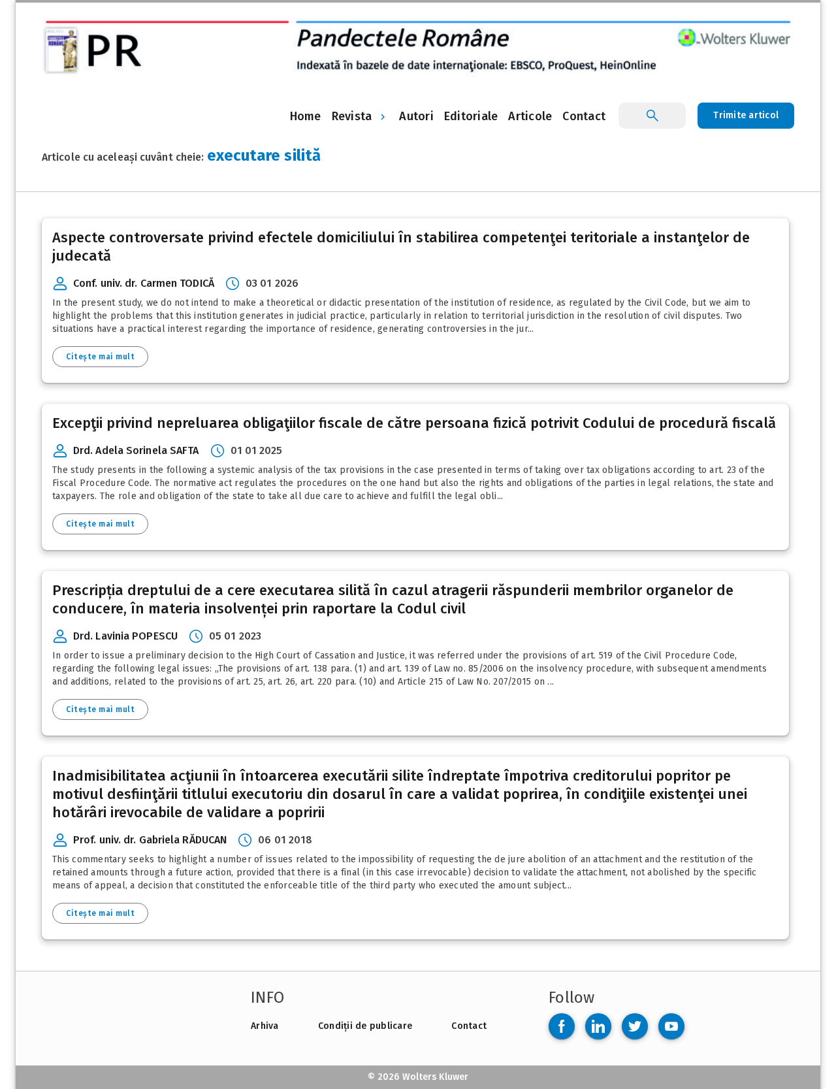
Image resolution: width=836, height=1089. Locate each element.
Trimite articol (746, 115)
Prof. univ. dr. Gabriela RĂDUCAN (150, 840)
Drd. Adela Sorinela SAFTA (136, 450)
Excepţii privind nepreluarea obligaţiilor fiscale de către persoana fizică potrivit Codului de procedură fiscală (414, 423)
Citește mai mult (100, 356)
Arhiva (265, 1026)
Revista (352, 116)
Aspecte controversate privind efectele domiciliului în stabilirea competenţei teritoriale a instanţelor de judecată (401, 247)
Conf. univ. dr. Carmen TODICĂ (143, 283)
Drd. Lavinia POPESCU (125, 636)
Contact (469, 1026)
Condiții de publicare (365, 1026)
